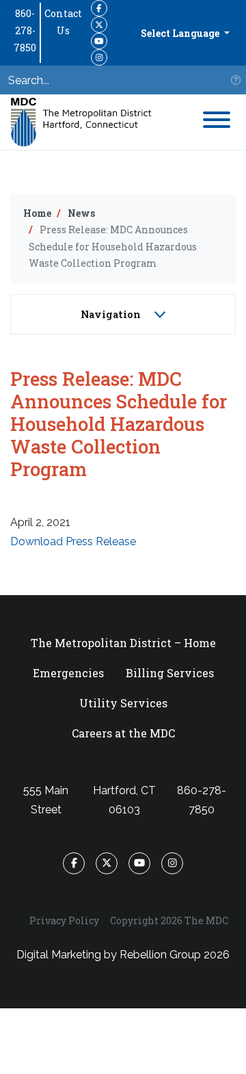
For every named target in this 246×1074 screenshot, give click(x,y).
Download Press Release (73, 541)
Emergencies (68, 673)
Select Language (181, 33)
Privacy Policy (64, 920)
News (81, 213)
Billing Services (170, 673)
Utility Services (123, 703)
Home (37, 213)
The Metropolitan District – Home (123, 643)
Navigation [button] (112, 314)
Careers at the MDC (123, 733)
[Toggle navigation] (217, 122)
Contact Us (63, 22)
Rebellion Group (160, 954)
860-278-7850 (25, 30)
